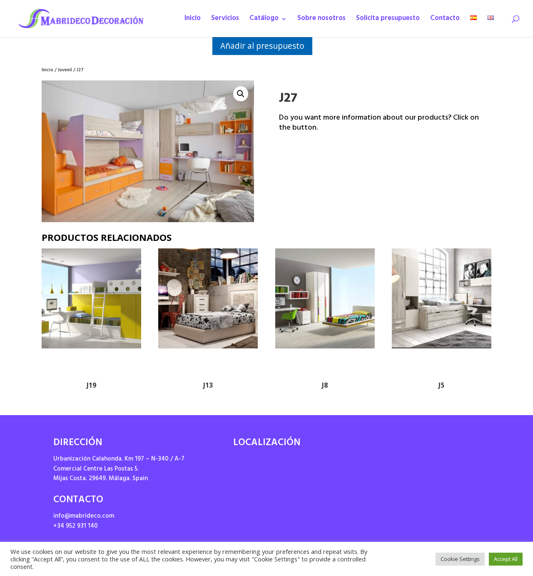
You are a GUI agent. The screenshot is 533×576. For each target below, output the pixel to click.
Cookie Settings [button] (460, 559)
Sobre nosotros (321, 20)
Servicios (225, 20)
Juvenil (65, 70)
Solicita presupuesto (388, 20)
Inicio (192, 20)
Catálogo (264, 20)
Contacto (445, 20)
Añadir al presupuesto (262, 45)
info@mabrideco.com (83, 517)
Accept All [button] (506, 559)
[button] (240, 93)
